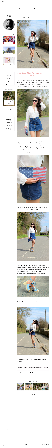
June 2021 (9, 122)
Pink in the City (8, 64)
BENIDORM (8, 84)
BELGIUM (9, 83)
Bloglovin (20, 367)
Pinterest (35, 367)
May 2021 (9, 123)
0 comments (43, 372)
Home (26, 444)
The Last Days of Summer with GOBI (8, 102)
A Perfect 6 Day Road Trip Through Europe (9, 54)
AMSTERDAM (9, 75)
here (32, 207)
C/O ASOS (36, 209)
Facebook (46, 367)
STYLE (23, 372)
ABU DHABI (8, 74)
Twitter (30, 367)
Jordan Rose (26, 8)
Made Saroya (46, 444)
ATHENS (9, 77)
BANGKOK (9, 78)
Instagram (40, 367)
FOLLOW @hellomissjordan (8, 429)
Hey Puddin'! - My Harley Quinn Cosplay (9, 43)
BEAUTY (9, 81)
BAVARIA (9, 80)
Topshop (40, 207)
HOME (3, 1)
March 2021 (8, 125)
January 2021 (9, 126)
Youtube (25, 367)
